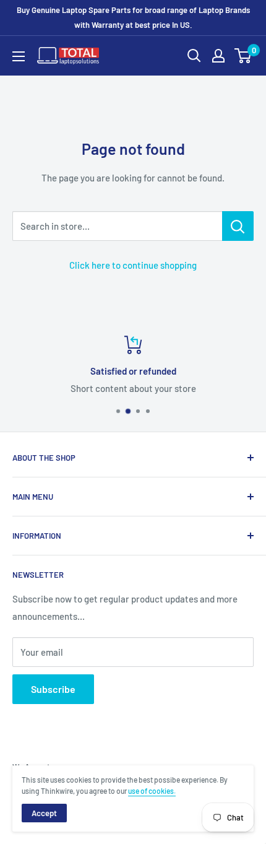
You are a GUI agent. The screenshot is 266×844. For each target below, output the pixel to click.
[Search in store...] (238, 226)
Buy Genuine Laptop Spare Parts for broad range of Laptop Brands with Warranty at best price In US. (133, 17)
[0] (243, 55)
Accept (44, 813)
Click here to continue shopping (133, 265)
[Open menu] (18, 56)
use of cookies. (152, 790)
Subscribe (53, 689)
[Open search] (194, 56)
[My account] (218, 56)
